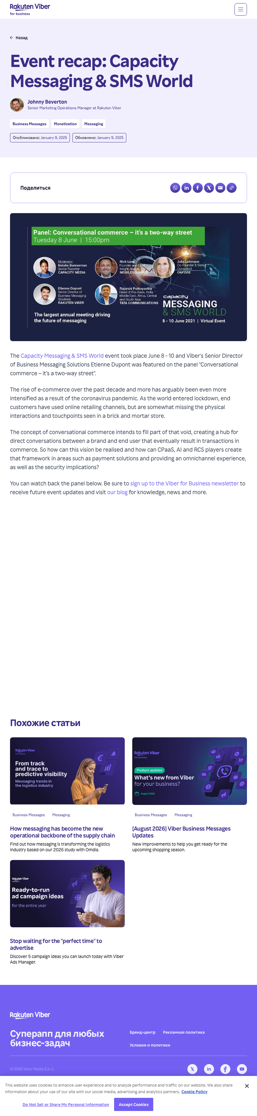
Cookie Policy (194, 1091)
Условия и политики (150, 1044)
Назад (22, 37)
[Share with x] (209, 188)
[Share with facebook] (198, 188)
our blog (117, 491)
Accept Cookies (134, 1104)
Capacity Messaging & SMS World (62, 355)
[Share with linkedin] (186, 188)
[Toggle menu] (240, 9)
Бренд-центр (142, 1032)
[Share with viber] (175, 188)
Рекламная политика (184, 1032)
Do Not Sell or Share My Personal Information (66, 1104)
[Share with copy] (232, 188)
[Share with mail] (220, 188)
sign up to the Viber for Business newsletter (184, 483)
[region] (128, 1096)
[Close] (247, 1086)
